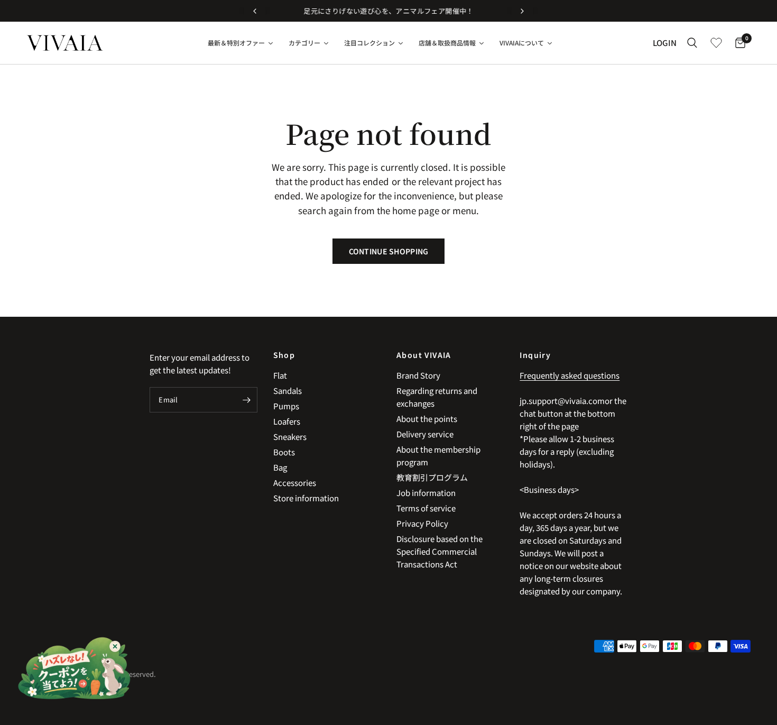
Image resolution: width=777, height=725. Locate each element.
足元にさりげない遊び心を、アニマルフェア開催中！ (388, 11)
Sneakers (290, 436)
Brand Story (418, 375)
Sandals (287, 390)
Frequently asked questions (569, 375)
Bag (280, 467)
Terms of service (426, 507)
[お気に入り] (716, 43)
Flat (280, 375)
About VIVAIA (423, 355)
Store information (306, 497)
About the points (426, 418)
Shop (284, 355)
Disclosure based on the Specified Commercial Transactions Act (439, 551)
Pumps (286, 405)
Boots (284, 451)
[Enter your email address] (246, 399)
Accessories (294, 482)
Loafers (286, 421)
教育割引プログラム (432, 477)
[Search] (692, 43)
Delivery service (425, 433)
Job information (426, 492)
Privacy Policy (422, 523)
